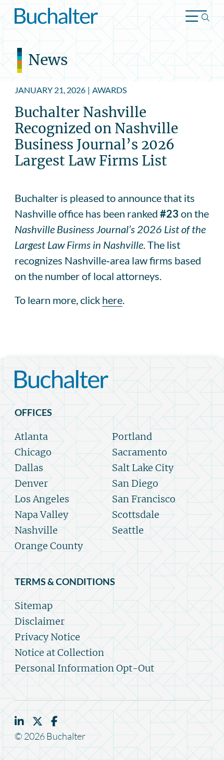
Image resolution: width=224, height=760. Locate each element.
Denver (31, 483)
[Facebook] (54, 721)
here (112, 300)
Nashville (36, 530)
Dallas (29, 468)
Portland (132, 436)
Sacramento (139, 452)
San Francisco (144, 499)
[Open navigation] (197, 17)
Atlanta (31, 436)
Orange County (49, 546)
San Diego (135, 483)
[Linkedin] (19, 721)
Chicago (33, 452)
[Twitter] (37, 721)
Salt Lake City (142, 468)
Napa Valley (41, 515)
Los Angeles (42, 499)
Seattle (128, 530)
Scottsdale (135, 515)
